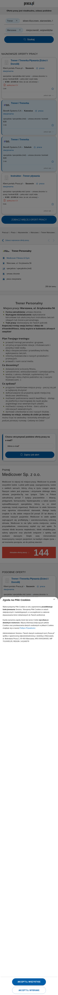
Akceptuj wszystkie (29, 982)
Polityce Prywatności (27, 628)
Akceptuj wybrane (29, 990)
